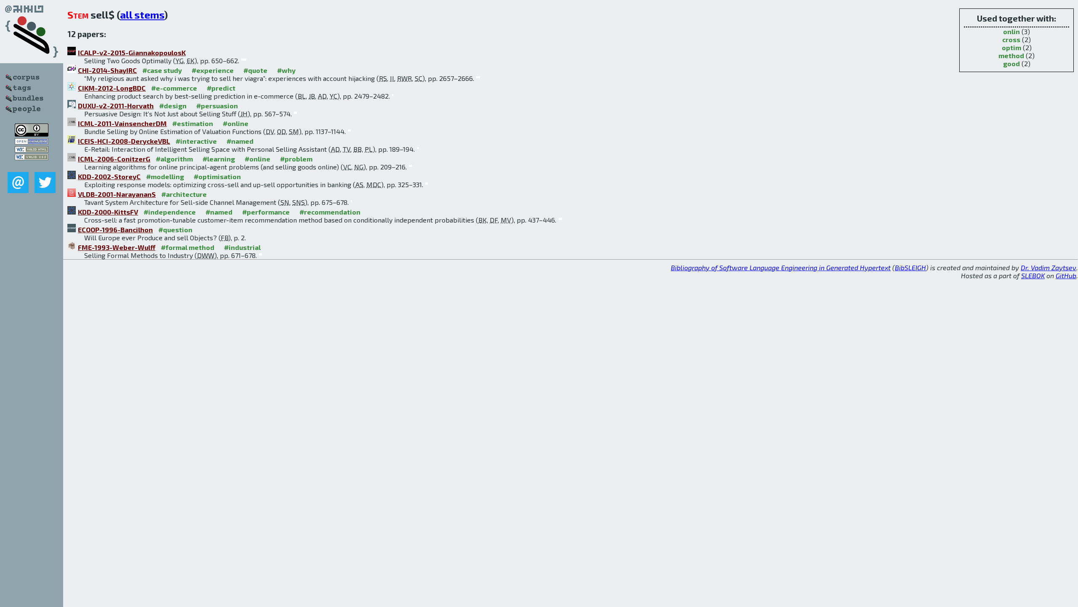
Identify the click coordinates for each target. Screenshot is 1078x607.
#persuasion (217, 106)
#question (175, 230)
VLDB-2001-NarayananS (117, 194)
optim (1011, 47)
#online (235, 123)
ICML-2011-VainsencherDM (122, 123)
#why (286, 70)
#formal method (187, 247)
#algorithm (174, 159)
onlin (1011, 31)
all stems (142, 14)
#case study (162, 70)
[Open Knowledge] (31, 142)
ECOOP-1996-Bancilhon (115, 230)
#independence (170, 212)
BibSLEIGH (910, 267)
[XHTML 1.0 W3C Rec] (31, 150)
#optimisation (217, 176)
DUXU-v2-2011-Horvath (116, 106)
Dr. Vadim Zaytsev (1048, 267)
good (1011, 63)
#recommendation (329, 212)
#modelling (165, 176)
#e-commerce (174, 88)
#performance (266, 212)
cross (1011, 39)
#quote (255, 70)
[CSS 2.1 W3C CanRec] (31, 166)
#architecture (184, 194)
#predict (221, 88)
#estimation (192, 123)
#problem (296, 159)
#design (173, 106)
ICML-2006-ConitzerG (114, 159)
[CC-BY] (31, 134)
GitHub (1066, 275)
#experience (213, 70)
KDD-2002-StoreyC (109, 176)
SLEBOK (1033, 275)
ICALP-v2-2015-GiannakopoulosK (132, 52)
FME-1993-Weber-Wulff (116, 247)
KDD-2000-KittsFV (108, 212)
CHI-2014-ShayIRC (107, 70)
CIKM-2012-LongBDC (112, 88)
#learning (219, 159)
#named (240, 141)
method (1011, 55)
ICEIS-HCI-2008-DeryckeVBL (124, 141)
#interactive (196, 141)
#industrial (242, 247)
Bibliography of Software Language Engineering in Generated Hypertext (781, 267)
